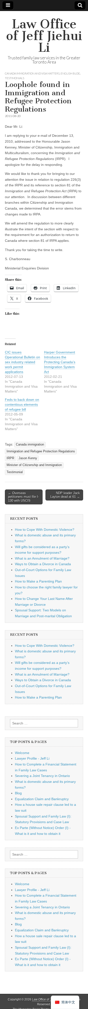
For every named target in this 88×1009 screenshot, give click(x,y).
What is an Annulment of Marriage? (42, 558)
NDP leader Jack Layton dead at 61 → (65, 495)
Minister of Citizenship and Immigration (34, 465)
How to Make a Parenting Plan (38, 581)
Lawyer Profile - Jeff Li (32, 758)
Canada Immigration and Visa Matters (32, 73)
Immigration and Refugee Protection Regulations (41, 451)
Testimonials (14, 78)
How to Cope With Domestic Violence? (44, 529)
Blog (18, 793)
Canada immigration (30, 444)
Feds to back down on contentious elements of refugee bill (22, 404)
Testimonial (15, 472)
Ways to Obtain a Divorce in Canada (43, 564)
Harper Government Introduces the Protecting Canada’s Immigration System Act (59, 362)
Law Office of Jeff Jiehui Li (44, 36)
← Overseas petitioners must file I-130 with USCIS (23, 496)
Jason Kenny (28, 458)
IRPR (10, 458)
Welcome (22, 753)
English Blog (70, 73)
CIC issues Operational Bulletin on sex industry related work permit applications (22, 362)
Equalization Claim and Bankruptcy (42, 799)
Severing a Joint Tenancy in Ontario (42, 776)
